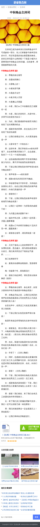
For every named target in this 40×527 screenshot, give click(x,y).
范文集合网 (17, 524)
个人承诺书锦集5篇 (9, 496)
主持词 (22, 7)
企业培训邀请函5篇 (28, 510)
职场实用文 (12, 7)
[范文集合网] (20, 3)
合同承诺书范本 (27, 503)
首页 (3, 7)
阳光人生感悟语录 (27, 493)
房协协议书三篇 (27, 506)
